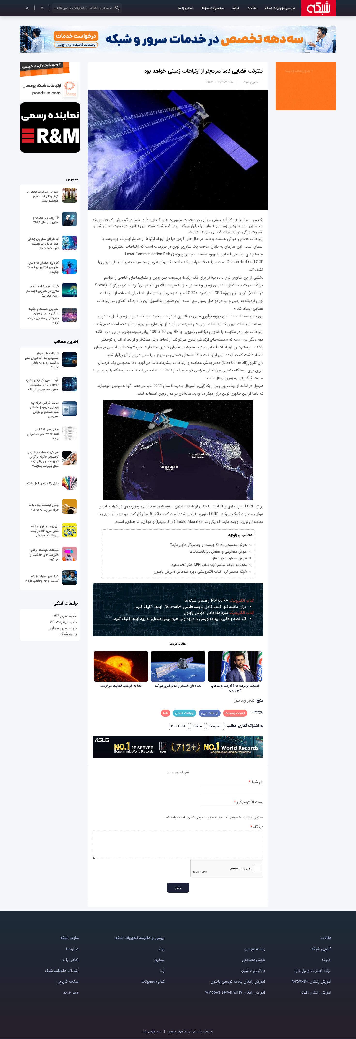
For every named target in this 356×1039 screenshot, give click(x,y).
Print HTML (178, 726)
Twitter (197, 726)
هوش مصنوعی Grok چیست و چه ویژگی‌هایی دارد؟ (208, 545)
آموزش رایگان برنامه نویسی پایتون (238, 982)
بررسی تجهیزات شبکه (280, 8)
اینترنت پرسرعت (235, 713)
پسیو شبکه (68, 634)
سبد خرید (71, 992)
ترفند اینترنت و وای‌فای (312, 971)
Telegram (215, 726)
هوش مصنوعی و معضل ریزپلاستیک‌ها (218, 552)
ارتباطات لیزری (209, 713)
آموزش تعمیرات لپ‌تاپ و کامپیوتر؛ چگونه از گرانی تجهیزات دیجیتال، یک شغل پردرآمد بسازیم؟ (43, 459)
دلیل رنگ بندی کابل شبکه (42, 483)
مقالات (251, 8)
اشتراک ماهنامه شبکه (62, 971)
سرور (152, 1031)
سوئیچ (160, 960)
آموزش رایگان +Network (311, 982)
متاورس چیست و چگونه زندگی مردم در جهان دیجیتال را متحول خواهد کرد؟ (43, 316)
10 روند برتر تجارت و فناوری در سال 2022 (46, 220)
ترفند (235, 8)
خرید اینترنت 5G (63, 622)
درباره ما (72, 949)
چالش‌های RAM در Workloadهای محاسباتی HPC (43, 434)
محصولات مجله (212, 8)
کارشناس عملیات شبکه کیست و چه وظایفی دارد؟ (42, 578)
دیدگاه (256, 827)
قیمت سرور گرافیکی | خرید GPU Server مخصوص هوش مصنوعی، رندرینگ (42, 385)
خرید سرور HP (65, 616)
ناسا (165, 713)
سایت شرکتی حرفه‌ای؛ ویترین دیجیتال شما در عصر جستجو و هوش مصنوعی (44, 410)
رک (162, 971)
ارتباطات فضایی (184, 713)
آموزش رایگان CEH (316, 992)
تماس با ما (185, 8)
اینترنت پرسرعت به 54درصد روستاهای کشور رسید (235, 688)
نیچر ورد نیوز (244, 701)
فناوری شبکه (250, 82)
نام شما (256, 782)
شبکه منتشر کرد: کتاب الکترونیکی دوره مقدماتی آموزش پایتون (200, 572)
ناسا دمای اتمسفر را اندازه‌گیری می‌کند (178, 685)
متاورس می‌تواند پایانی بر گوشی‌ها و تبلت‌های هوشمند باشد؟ (43, 196)
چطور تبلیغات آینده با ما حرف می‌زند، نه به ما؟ (44, 507)
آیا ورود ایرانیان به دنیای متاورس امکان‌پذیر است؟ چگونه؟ (43, 267)
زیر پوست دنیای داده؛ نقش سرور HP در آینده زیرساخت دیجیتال (44, 531)
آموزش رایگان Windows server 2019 (235, 992)
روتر (162, 949)
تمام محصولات (153, 982)
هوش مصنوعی (253, 960)
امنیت (326, 960)
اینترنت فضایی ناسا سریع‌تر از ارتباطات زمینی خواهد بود (203, 71)
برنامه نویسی (255, 949)
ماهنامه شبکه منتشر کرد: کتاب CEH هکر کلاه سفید (209, 565)
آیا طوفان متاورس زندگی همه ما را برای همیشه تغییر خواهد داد (43, 244)
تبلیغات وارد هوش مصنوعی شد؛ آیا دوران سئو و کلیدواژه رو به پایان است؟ (42, 360)
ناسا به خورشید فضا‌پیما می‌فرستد (121, 685)
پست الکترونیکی (248, 802)
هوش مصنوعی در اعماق (229, 558)
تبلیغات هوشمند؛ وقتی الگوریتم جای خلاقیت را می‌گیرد (44, 555)
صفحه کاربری (68, 982)
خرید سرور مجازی (62, 628)
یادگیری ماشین (253, 971)
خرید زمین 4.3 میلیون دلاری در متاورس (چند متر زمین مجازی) (42, 291)
